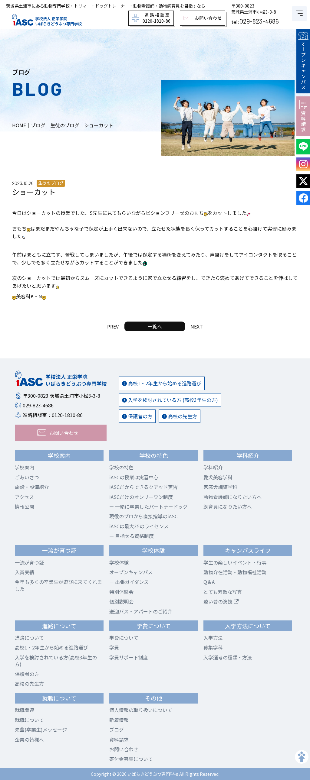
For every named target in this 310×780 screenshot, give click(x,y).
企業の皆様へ (29, 739)
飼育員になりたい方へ (227, 506)
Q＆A (209, 581)
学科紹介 (213, 467)
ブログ (116, 729)
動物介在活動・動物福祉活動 (234, 572)
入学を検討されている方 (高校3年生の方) (172, 399)
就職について (29, 719)
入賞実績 (24, 572)
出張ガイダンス (131, 581)
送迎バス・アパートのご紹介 (140, 611)
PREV (113, 326)
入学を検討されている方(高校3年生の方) (56, 661)
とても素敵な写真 (222, 591)
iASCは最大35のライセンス (139, 526)
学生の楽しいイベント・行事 (234, 562)
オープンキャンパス (303, 65)
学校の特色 (121, 467)
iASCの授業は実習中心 (133, 477)
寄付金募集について (131, 758)
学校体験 (119, 562)
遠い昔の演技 (218, 601)
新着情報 (119, 719)
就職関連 (24, 710)
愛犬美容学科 (217, 477)
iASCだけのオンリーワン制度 (141, 496)
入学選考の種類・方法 (227, 657)
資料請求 (303, 121)
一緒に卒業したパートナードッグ (151, 506)
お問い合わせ (123, 749)
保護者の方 (139, 416)
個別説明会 (121, 601)
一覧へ (154, 326)
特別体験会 (121, 591)
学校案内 (24, 467)
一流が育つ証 (29, 562)
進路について (29, 637)
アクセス (24, 496)
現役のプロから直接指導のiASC (143, 516)
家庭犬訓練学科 (220, 486)
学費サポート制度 (128, 657)
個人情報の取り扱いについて (140, 710)
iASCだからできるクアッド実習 (143, 486)
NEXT (196, 326)
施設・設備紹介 (32, 486)
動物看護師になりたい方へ (232, 496)
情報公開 (24, 506)
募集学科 (213, 647)
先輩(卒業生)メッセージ (41, 729)
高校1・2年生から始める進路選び (164, 383)
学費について (123, 637)
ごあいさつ (27, 477)
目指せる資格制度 (134, 535)
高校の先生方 (182, 416)
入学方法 (213, 637)
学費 (114, 647)
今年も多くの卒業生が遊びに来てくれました (58, 585)
